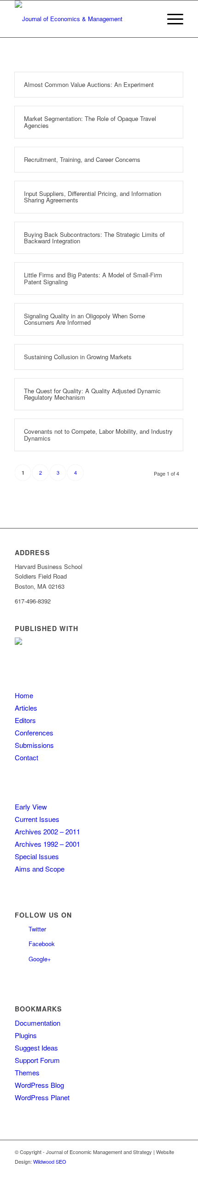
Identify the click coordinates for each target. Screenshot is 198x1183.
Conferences (34, 732)
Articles (26, 707)
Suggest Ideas (36, 1047)
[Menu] (170, 18)
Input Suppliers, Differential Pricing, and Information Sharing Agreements (92, 196)
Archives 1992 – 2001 (47, 844)
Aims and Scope (39, 868)
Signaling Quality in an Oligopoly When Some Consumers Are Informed (84, 319)
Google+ (40, 958)
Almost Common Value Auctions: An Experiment (89, 84)
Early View (31, 806)
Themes (27, 1072)
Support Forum (37, 1060)
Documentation (37, 1023)
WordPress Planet (42, 1097)
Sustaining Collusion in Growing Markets (78, 356)
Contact (26, 757)
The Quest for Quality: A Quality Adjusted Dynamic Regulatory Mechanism (92, 394)
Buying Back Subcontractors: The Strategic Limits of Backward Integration (94, 237)
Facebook (42, 943)
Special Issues (37, 856)
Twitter (37, 929)
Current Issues (37, 819)
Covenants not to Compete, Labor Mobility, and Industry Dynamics (98, 434)
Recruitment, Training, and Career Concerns (82, 159)
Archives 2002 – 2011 (47, 831)
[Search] (149, 18)
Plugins (26, 1035)
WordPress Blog (39, 1085)
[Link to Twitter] (162, 1171)
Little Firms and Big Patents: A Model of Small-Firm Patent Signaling (93, 278)
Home (24, 695)
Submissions (34, 745)
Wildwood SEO (49, 1161)
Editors (25, 720)
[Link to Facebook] (176, 1171)
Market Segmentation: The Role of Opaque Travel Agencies (90, 121)
